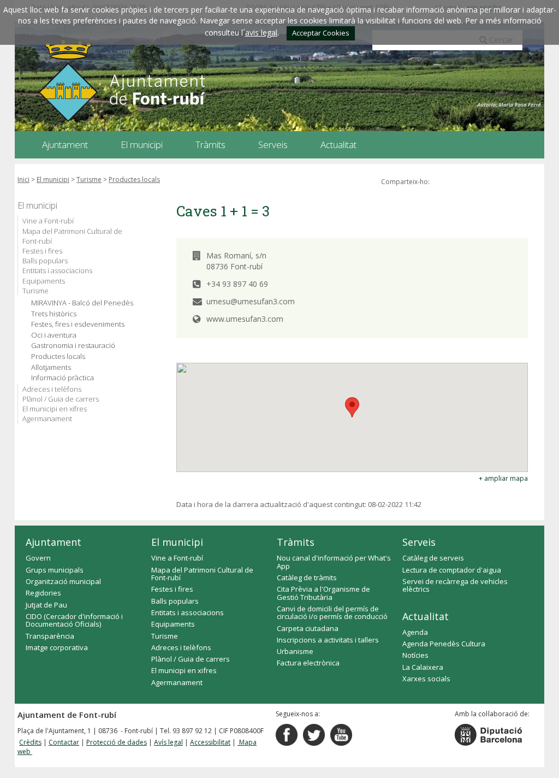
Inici (23, 179)
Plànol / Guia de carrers (60, 399)
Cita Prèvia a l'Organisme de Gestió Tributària (323, 593)
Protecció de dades (116, 742)
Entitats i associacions (57, 270)
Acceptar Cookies (320, 33)
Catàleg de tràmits (307, 577)
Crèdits (30, 742)
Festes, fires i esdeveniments (77, 324)
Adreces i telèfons (51, 389)
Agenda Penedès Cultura (443, 644)
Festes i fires (42, 251)
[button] (352, 407)
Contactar (64, 742)
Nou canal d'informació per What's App (334, 561)
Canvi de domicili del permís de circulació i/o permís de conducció (332, 612)
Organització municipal (63, 581)
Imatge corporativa (57, 647)
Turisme (89, 179)
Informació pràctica (62, 377)
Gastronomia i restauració (73, 345)
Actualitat (425, 616)
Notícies (415, 655)
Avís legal (168, 742)
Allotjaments (51, 367)
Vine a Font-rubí (48, 221)
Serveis (419, 542)
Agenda (415, 632)
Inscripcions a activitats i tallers (328, 640)
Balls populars (45, 261)
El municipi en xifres (54, 409)
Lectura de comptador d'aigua (451, 570)
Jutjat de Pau (46, 605)
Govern (38, 558)
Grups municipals (55, 570)
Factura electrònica (308, 663)
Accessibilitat (210, 742)
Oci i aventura (53, 335)
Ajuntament (53, 542)
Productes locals (134, 179)
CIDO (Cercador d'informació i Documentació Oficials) (74, 620)
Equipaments (43, 281)
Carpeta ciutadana (307, 628)
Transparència (50, 636)
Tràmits (295, 542)
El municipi (53, 179)
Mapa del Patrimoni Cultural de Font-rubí (72, 236)
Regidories (43, 593)
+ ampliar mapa (503, 478)
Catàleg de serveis (433, 558)
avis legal (261, 32)
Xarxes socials (426, 678)
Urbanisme (295, 651)
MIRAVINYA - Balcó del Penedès (82, 303)
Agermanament (47, 418)
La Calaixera (422, 667)
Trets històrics (53, 314)
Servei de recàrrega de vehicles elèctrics (455, 585)
